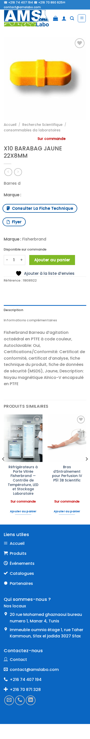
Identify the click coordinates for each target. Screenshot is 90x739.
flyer (16, 221)
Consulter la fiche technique (41, 208)
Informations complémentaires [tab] (30, 320)
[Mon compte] (64, 18)
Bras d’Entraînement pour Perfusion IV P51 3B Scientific (67, 474)
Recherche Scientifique (42, 124)
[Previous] (3, 469)
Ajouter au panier (52, 260)
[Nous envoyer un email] (9, 700)
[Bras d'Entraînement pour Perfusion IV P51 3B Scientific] (67, 438)
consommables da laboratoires (32, 130)
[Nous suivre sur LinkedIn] (31, 700)
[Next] (86, 469)
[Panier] (55, 18)
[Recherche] (72, 18)
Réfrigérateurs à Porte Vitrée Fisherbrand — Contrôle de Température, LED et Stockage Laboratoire (23, 480)
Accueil (10, 124)
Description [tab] (13, 310)
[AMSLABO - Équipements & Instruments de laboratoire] (26, 18)
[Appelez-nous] (20, 700)
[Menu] (82, 18)
